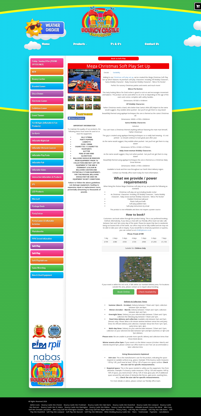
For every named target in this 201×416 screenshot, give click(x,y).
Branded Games (38, 86)
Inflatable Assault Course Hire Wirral (148, 407)
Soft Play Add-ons (39, 260)
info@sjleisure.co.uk (143, 230)
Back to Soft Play (118, 58)
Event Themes (38, 115)
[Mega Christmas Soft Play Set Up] (84, 81)
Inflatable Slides (39, 169)
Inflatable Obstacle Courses (44, 147)
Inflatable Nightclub (40, 140)
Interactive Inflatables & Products (47, 177)
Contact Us (152, 44)
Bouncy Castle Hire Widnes (99, 407)
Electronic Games (39, 100)
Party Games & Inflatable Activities (43, 222)
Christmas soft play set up (123, 77)
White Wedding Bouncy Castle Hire (117, 412)
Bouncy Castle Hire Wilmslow (122, 407)
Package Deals (38, 206)
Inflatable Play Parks (41, 155)
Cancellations (164, 412)
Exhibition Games (39, 108)
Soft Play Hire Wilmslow (94, 412)
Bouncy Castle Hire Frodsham (75, 405)
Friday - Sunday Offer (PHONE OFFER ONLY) (44, 63)
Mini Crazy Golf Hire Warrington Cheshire (68, 409)
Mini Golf (36, 198)
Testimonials (143, 412)
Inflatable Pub (38, 162)
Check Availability (147, 291)
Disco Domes (37, 93)
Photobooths (38, 231)
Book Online (123, 291)
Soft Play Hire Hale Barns (158, 409)
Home (46, 44)
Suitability (116, 72)
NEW (34, 71)
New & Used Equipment (42, 275)
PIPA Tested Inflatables (42, 238)
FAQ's (134, 412)
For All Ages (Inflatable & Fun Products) (44, 124)
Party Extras (37, 213)
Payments (153, 412)
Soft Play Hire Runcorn (74, 412)
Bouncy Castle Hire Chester (51, 405)
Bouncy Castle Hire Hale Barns (99, 405)
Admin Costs (35, 405)
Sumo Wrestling (38, 267)
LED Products (38, 191)
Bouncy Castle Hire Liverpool (147, 405)
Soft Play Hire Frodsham (137, 409)
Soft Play (36, 246)
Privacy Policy (121, 409)
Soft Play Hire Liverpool (55, 412)
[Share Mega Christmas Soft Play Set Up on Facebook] (84, 118)
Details (106, 72)
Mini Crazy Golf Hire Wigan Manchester (100, 409)
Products (79, 44)
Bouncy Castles (38, 79)
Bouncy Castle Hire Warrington (76, 407)
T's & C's (116, 44)
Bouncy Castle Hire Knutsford (124, 405)
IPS (33, 184)
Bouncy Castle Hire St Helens (52, 407)
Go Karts (36, 133)
